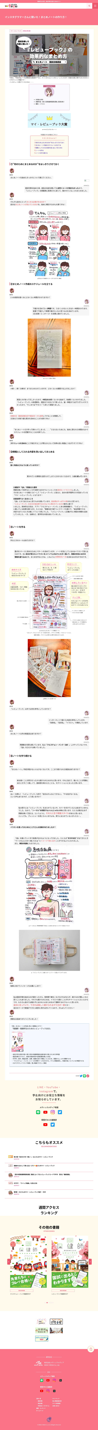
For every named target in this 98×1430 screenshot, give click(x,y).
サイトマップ (55, 1398)
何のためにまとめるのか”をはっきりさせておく (50, 142)
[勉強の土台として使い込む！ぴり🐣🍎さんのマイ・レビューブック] (10, 1166)
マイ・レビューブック (16, 31)
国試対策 (40, 1401)
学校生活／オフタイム (43, 1406)
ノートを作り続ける (42, 153)
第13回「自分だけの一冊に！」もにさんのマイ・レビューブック (33, 1157)
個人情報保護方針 (57, 1401)
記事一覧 (38, 1398)
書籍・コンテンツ (40, 1408)
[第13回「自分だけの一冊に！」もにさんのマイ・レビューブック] (10, 1157)
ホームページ (39, 1410)
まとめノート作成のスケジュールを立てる (48, 145)
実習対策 (40, 1403)
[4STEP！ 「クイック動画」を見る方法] (10, 1184)
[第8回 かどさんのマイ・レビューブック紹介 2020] (10, 1195)
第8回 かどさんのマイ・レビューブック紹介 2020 (30, 1192)
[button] (45, 1302)
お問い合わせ (55, 1406)
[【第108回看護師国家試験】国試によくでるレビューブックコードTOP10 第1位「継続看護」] (10, 1177)
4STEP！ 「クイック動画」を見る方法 (25, 1183)
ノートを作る (40, 150)
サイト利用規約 (56, 1403)
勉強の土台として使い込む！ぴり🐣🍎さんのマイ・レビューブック (34, 1166)
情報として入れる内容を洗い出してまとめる (49, 148)
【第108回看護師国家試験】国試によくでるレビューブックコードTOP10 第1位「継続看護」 (42, 1174)
